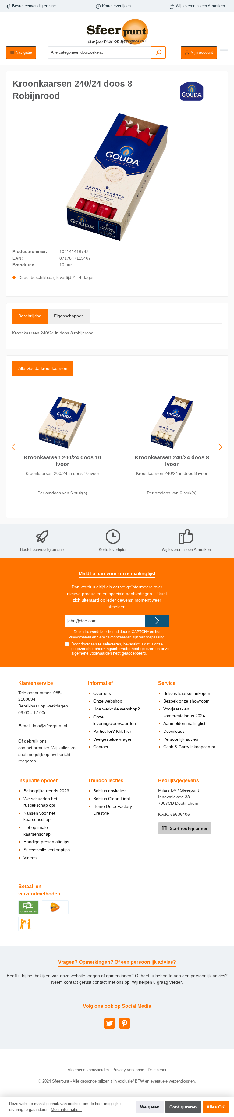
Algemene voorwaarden (88, 1070)
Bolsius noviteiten (110, 790)
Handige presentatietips (46, 841)
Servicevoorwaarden (114, 637)
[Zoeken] (158, 52)
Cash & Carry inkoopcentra (189, 746)
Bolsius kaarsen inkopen (186, 693)
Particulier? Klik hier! (113, 731)
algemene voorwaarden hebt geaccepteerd (108, 653)
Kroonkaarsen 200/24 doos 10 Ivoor (62, 460)
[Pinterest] (124, 1023)
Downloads (174, 731)
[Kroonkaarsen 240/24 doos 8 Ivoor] (171, 422)
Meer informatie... (66, 1110)
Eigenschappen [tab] (69, 315)
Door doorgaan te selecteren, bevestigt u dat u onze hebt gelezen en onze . (120, 649)
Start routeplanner (187, 828)
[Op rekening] (28, 907)
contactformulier (33, 747)
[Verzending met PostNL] (55, 907)
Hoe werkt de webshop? (116, 709)
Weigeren (150, 1106)
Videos (30, 857)
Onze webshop (107, 701)
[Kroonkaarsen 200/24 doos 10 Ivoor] (62, 422)
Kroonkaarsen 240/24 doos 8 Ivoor (172, 460)
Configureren (183, 1106)
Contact (100, 746)
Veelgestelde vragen (113, 739)
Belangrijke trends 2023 (46, 790)
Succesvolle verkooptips (46, 849)
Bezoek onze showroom (186, 701)
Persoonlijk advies (180, 739)
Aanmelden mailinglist (184, 723)
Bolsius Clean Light (111, 798)
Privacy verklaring (128, 1070)
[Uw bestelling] (224, 50)
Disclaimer (157, 1070)
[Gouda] (191, 91)
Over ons (102, 693)
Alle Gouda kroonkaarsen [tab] (42, 368)
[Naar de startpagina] (117, 31)
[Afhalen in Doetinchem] (25, 923)
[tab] (30, 316)
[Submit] (157, 621)
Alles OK (216, 1106)
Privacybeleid (80, 637)
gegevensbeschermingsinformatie (100, 649)
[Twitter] (109, 1023)
